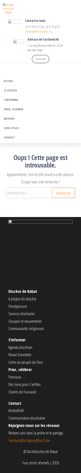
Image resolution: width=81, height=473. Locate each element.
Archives (9, 118)
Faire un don (41, 59)
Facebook (14, 440)
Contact (9, 137)
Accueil (8, 81)
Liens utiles (11, 128)
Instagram (29, 440)
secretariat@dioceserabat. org (38, 31)
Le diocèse (10, 90)
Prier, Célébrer (13, 109)
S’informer (11, 100)
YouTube (44, 440)
